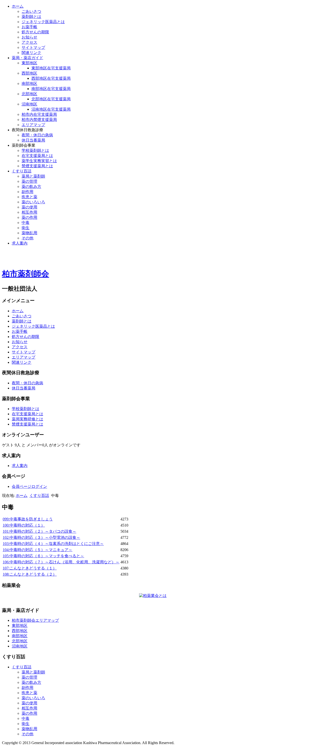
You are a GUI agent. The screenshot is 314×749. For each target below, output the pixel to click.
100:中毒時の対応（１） (24, 525)
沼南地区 (29, 104)
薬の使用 (29, 207)
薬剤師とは (31, 16)
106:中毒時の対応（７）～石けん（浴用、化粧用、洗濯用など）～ (61, 562)
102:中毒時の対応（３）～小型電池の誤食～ (41, 537)
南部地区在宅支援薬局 (51, 89)
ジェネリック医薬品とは (43, 22)
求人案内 (19, 243)
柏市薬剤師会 (25, 273)
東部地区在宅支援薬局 (51, 68)
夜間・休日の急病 (37, 135)
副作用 (27, 192)
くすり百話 (21, 171)
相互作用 (29, 212)
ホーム (18, 6)
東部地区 (29, 63)
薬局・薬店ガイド (27, 58)
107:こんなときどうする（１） (30, 568)
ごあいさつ (31, 11)
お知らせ (29, 37)
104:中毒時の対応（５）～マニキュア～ (37, 550)
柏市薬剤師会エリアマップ (35, 620)
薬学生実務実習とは (39, 161)
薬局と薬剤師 (33, 176)
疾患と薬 (29, 197)
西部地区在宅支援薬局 (51, 78)
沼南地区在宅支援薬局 (51, 109)
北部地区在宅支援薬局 (51, 99)
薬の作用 (29, 217)
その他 (27, 238)
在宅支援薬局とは (37, 156)
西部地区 (29, 73)
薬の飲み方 (31, 186)
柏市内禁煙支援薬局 (39, 119)
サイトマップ (33, 47)
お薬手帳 (29, 27)
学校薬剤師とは (35, 150)
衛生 (25, 228)
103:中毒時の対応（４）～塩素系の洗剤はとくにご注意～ (53, 544)
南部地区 (29, 83)
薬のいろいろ (33, 202)
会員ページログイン (29, 486)
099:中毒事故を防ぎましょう (28, 519)
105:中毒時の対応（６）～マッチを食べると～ (43, 556)
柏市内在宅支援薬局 (39, 114)
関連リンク (31, 53)
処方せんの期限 (35, 32)
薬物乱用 (29, 233)
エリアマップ (33, 125)
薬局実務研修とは (27, 419)
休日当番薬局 (33, 140)
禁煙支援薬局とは (37, 166)
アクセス (29, 42)
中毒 (25, 222)
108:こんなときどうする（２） (30, 574)
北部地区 (29, 94)
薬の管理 (29, 181)
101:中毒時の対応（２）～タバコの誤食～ (39, 531)
